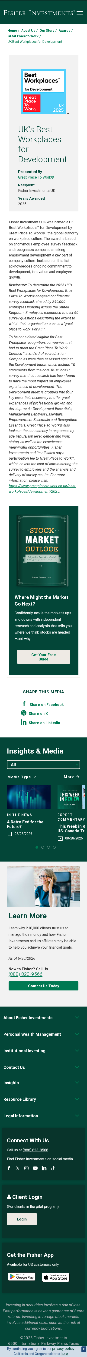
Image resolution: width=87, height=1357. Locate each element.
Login (22, 1219)
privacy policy (63, 1348)
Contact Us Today (43, 986)
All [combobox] (13, 764)
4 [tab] (54, 847)
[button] (28, 1017)
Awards (64, 30)
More (69, 777)
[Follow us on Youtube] (35, 1168)
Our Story (47, 30)
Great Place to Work (23, 36)
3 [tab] (48, 847)
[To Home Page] (39, 13)
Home (12, 30)
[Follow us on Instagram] (26, 1168)
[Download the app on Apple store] (56, 1277)
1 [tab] (36, 847)
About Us (28, 30)
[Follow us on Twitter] (17, 1168)
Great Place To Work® (36, 177)
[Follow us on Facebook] (9, 1168)
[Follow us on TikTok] (53, 1168)
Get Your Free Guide (43, 657)
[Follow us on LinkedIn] (44, 1168)
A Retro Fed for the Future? (25, 824)
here (64, 1353)
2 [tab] (42, 847)
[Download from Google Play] (21, 1277)
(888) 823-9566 (25, 974)
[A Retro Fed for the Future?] (29, 797)
